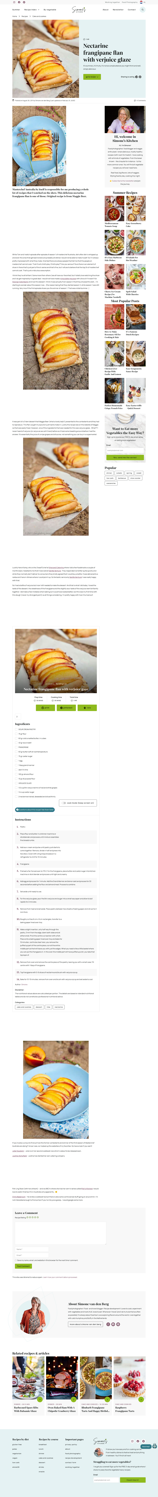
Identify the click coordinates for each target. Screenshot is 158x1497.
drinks (41, 1467)
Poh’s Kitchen (87, 1188)
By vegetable (50, 9)
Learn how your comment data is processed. (60, 1277)
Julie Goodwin (18, 1151)
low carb (110, 478)
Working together (112, 2)
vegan (15, 1458)
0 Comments (141, 100)
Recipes (25, 16)
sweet (139, 473)
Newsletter (118, 9)
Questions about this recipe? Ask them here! (36, 809)
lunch (41, 1449)
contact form (70, 1462)
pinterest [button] (68, 708)
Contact (132, 9)
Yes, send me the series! (125, 457)
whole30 (15, 1467)
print (47, 708)
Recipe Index (30, 9)
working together (72, 1467)
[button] (143, 10)
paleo (14, 1449)
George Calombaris (20, 282)
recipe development (73, 1458)
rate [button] (89, 708)
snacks (42, 1472)
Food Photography (130, 2)
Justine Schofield (19, 1156)
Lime (48, 1007)
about (67, 1449)
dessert (42, 1462)
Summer (16, 9)
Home (14, 16)
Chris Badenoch (18, 1197)
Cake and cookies (39, 16)
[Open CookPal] (154, 1446)
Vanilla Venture (55, 571)
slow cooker (135, 478)
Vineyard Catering (56, 567)
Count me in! (133, 1480)
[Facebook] (19, 2)
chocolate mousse (68, 278)
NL (145, 2)
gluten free (17, 1444)
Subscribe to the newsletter (123, 181)
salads (119, 473)
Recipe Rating (20, 1217)
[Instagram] (14, 2)
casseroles (111, 483)
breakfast (43, 1444)
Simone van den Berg (42, 100)
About (106, 9)
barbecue (122, 478)
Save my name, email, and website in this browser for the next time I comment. (47, 1260)
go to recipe (91, 77)
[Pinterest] (24, 2)
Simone (24, 984)
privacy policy (71, 1444)
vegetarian (16, 1453)
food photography (73, 1453)
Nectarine (59, 1007)
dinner (109, 473)
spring (129, 473)
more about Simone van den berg (85, 1324)
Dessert (39, 1007)
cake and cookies (46, 1458)
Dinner (17, 1404)
